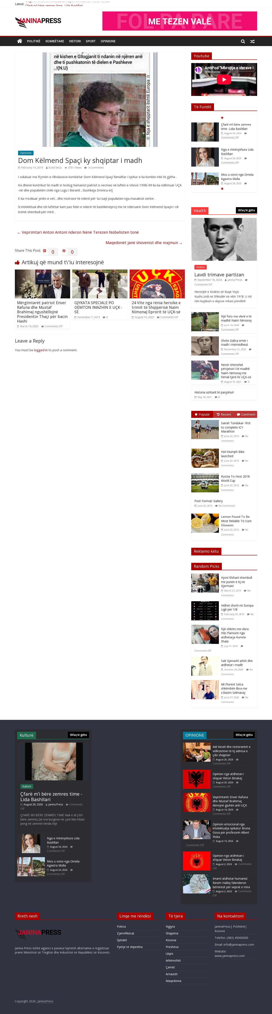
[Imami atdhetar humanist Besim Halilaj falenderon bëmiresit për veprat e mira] (197, 876)
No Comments (227, 505)
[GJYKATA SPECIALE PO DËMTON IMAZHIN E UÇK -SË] (100, 272)
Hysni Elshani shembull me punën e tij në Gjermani (236, 582)
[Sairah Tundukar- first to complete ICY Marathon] (206, 420)
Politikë (33, 41)
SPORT (91, 41)
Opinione (25, 153)
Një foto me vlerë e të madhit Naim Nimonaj (236, 318)
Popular (204, 414)
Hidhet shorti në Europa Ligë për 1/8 (237, 607)
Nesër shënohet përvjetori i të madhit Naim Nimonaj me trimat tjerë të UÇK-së (236, 371)
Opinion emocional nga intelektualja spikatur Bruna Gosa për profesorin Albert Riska (231, 830)
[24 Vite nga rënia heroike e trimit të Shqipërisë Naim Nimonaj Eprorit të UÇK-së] (157, 272)
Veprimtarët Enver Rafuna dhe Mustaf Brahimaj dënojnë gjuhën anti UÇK (230, 801)
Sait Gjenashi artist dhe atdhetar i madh (237, 663)
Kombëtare (54, 41)
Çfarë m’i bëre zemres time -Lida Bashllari (54, 4)
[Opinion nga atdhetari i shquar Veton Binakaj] (197, 772)
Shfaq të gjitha (246, 210)
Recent (226, 414)
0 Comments (96, 167)
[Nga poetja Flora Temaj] (205, 175)
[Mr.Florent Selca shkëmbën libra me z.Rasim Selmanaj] (206, 682)
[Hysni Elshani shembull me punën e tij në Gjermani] (206, 576)
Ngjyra (170, 926)
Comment (248, 414)
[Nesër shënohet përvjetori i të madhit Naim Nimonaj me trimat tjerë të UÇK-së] (205, 363)
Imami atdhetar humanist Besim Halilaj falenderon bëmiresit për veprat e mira (231, 882)
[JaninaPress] (19, 41)
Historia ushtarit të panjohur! (214, 392)
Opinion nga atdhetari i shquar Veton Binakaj (228, 776)
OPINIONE (108, 41)
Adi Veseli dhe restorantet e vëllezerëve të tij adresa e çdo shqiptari (232, 751)
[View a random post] (252, 41)
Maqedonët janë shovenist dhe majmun (144, 242)
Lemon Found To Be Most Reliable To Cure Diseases (236, 521)
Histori (75, 41)
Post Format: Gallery (208, 501)
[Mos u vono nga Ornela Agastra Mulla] (205, 150)
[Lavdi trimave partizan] (224, 220)
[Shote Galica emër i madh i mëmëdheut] (205, 339)
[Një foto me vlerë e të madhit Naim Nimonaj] (205, 314)
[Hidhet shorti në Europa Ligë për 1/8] (206, 603)
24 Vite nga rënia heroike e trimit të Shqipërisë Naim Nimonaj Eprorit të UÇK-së (156, 307)
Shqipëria (172, 933)
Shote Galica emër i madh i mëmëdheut (234, 342)
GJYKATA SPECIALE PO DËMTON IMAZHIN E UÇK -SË (98, 307)
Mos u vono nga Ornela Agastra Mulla (237, 151)
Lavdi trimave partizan (219, 274)
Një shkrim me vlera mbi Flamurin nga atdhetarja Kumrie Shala (235, 635)
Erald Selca (55, 167)
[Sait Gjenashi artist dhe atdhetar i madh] (206, 659)
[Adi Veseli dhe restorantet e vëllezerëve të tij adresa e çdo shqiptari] (197, 745)
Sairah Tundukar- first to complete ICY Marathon (236, 427)
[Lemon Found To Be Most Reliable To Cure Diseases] (206, 514)
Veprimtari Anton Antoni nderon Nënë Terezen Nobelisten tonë (78, 232)
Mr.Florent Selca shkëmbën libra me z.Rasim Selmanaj (234, 688)
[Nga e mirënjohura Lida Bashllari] (205, 125)
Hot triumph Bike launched (232, 454)
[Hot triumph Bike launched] (206, 449)
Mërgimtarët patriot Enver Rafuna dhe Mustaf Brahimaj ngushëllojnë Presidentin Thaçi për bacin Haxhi (42, 311)
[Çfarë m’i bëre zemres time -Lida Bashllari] (53, 745)
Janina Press (235, 280)
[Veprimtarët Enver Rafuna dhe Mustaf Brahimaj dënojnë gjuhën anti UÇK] (197, 795)
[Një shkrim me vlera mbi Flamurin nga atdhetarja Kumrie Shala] (206, 627)
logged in (41, 350)
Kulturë (27, 786)
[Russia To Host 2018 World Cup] (206, 473)
